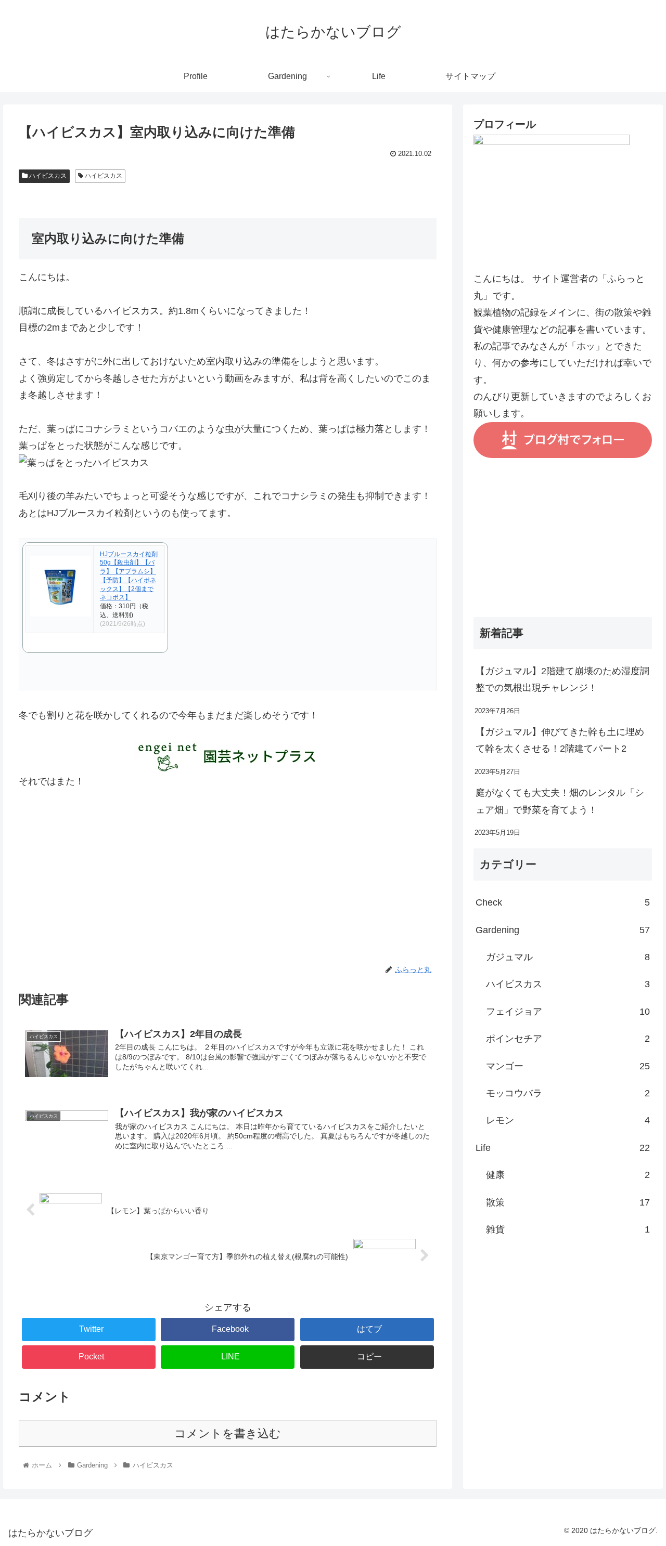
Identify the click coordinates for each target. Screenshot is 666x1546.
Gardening (563, 930)
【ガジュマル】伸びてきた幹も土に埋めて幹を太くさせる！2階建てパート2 (560, 740)
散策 (568, 1202)
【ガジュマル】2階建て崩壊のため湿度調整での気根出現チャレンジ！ (562, 679)
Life (563, 1148)
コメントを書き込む (227, 1433)
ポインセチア (568, 1038)
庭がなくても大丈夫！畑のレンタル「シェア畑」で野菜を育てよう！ (560, 801)
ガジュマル (568, 957)
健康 (568, 1175)
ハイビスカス (47, 175)
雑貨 (568, 1229)
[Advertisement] (228, 890)
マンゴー (568, 1066)
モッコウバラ (568, 1093)
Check (563, 902)
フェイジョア (568, 1011)
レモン (568, 1120)
